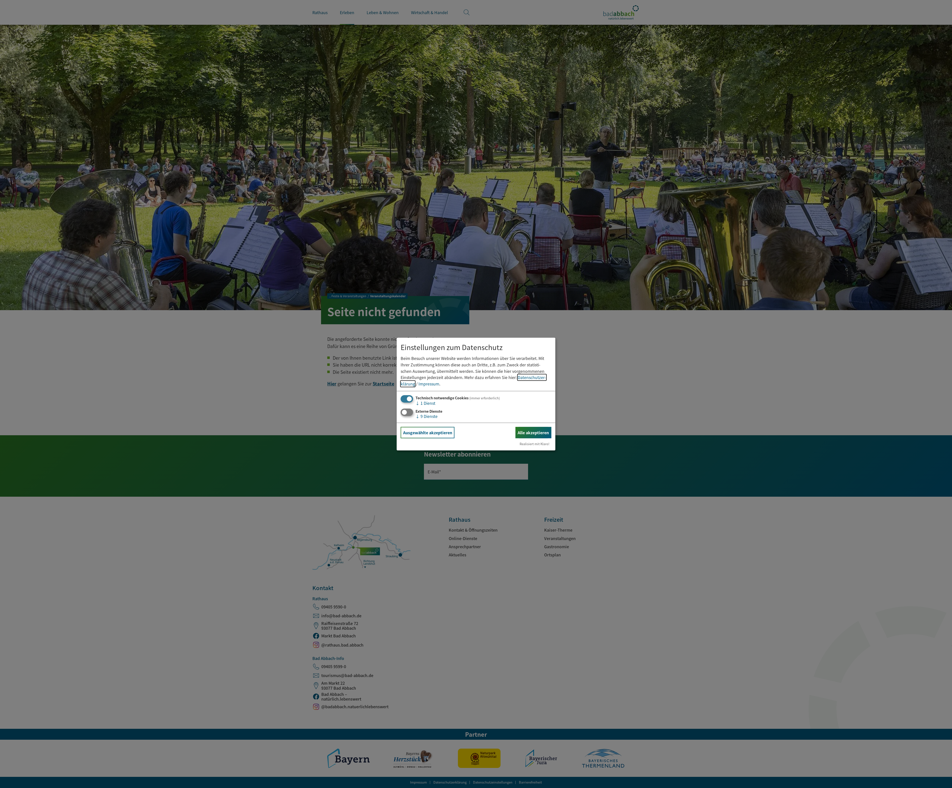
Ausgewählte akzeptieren (427, 432)
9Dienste (427, 416)
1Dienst (425, 403)
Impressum (428, 384)
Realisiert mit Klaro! (534, 443)
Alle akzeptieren (533, 432)
